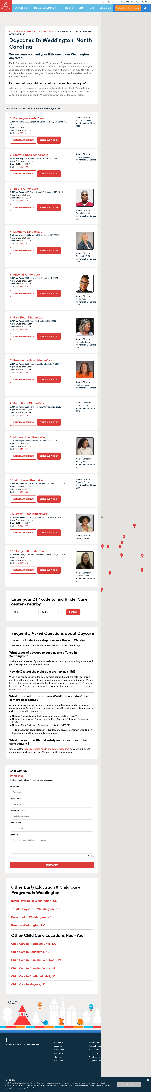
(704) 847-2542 (21, 449)
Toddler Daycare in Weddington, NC (35, 909)
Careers (57, 1057)
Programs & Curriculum (44, 8)
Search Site (145, 9)
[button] (110, 573)
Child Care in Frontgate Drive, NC (33, 943)
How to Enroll (94, 1050)
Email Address (17, 811)
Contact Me (52, 865)
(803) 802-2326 (21, 563)
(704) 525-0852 (21, 330)
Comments (14, 835)
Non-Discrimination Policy (100, 1057)
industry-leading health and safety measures (46, 749)
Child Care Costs (96, 1053)
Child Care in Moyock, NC (28, 984)
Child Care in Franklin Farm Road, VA (36, 960)
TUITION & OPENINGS (23, 140)
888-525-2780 (16, 776)
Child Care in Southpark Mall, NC (33, 976)
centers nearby (126, 8)
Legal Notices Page (29, 1088)
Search (73, 612)
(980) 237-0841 (21, 133)
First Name (15, 787)
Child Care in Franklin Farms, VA (33, 968)
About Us (58, 1046)
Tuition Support (95, 1046)
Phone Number (16, 823)
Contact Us (105, 8)
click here (21, 689)
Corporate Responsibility (99, 1061)
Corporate (58, 1061)
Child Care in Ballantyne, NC (30, 951)
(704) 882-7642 (21, 201)
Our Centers (21, 8)
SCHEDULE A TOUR (49, 140)
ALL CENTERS (15, 31)
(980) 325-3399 (21, 526)
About (81, 8)
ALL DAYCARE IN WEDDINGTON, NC (39, 31)
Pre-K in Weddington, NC (28, 925)
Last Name (15, 799)
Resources (67, 8)
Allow (129, 1085)
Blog (92, 8)
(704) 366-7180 (21, 372)
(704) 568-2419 (21, 415)
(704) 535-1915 (21, 287)
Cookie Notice (51, 1085)
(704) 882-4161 (21, 244)
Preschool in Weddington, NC (31, 917)
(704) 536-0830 (21, 492)
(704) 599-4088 (21, 167)
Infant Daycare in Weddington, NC (34, 900)
